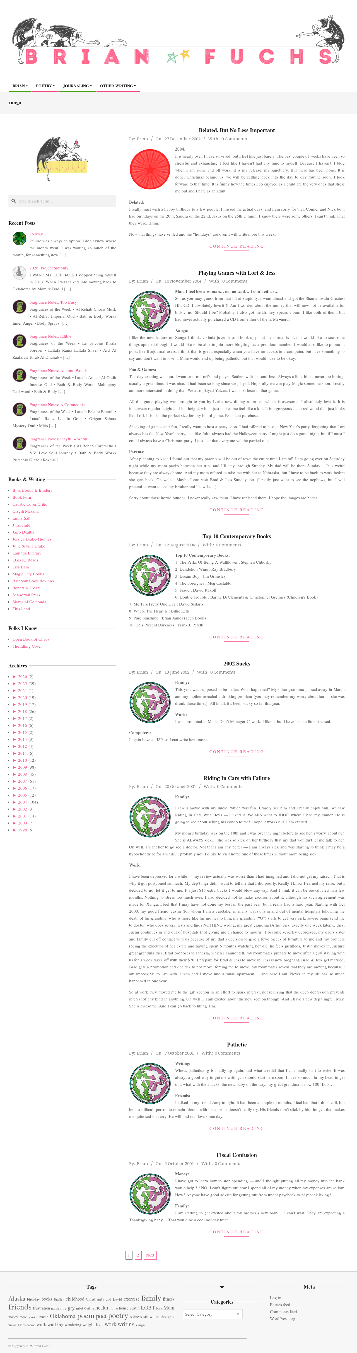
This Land (21, 608)
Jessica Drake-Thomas (32, 539)
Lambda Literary (27, 553)
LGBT (148, 1307)
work (111, 1324)
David (117, 1299)
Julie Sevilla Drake (29, 546)
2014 (22, 739)
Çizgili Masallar (26, 511)
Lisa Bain (21, 567)
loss (159, 1308)
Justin (134, 1308)
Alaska (16, 1298)
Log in (275, 1297)
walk (41, 1324)
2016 (22, 725)
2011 (22, 753)
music (43, 1316)
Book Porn (22, 497)
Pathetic (237, 1044)
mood (23, 1317)
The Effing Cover (27, 646)
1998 (22, 830)
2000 (22, 823)
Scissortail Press (26, 594)
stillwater (151, 1316)
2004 (22, 802)
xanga (140, 1324)
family (151, 1297)
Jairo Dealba (23, 532)
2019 (22, 704)
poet (101, 1315)
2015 (22, 732)
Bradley (59, 1299)
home (114, 1308)
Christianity (95, 1299)
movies (33, 1317)
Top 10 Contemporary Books (236, 536)
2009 (22, 767)
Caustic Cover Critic (30, 504)
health (101, 1307)
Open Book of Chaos (31, 639)
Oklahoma (63, 1315)
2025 (22, 683)
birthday (33, 1299)
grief (79, 1308)
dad (108, 1299)
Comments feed (283, 1311)
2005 (22, 795)
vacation (29, 1325)
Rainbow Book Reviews (33, 580)
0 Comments (234, 138)
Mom (168, 1307)
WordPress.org (282, 1318)
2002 (22, 809)
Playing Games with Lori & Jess (237, 273)
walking (55, 1324)
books (47, 1299)
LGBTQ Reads (25, 560)
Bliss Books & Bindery (33, 490)
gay (71, 1307)
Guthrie (89, 1308)
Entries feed (280, 1304)
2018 (22, 711)
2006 (22, 788)
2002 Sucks (237, 663)
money (13, 1317)
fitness (168, 1299)
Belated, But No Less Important (237, 130)
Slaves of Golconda (29, 601)
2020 (22, 697)
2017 (22, 718)
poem (85, 1315)
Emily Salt (21, 518)
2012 (22, 746)
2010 (22, 760)
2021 (22, 690)
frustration (41, 1308)
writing (126, 1324)
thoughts (167, 1316)
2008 (22, 774)
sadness (136, 1316)
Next (150, 1255)
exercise (132, 1298)
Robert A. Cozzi (26, 587)
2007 (22, 781)
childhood (75, 1299)
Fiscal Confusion (237, 1155)
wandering (73, 1324)
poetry (118, 1315)
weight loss (92, 1324)
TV (19, 1325)
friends (20, 1306)
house (124, 1308)
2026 (22, 676)
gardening (58, 1308)
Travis (12, 1325)
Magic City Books (28, 574)
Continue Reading (236, 246)
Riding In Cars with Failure (237, 778)
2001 (22, 816)
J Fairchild (21, 525)
